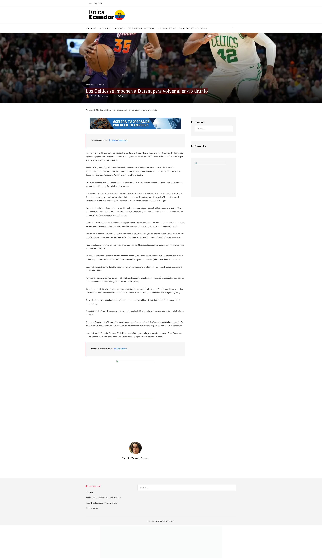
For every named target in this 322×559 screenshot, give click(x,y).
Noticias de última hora (118, 140)
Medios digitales (120, 349)
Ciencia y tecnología (95, 85)
